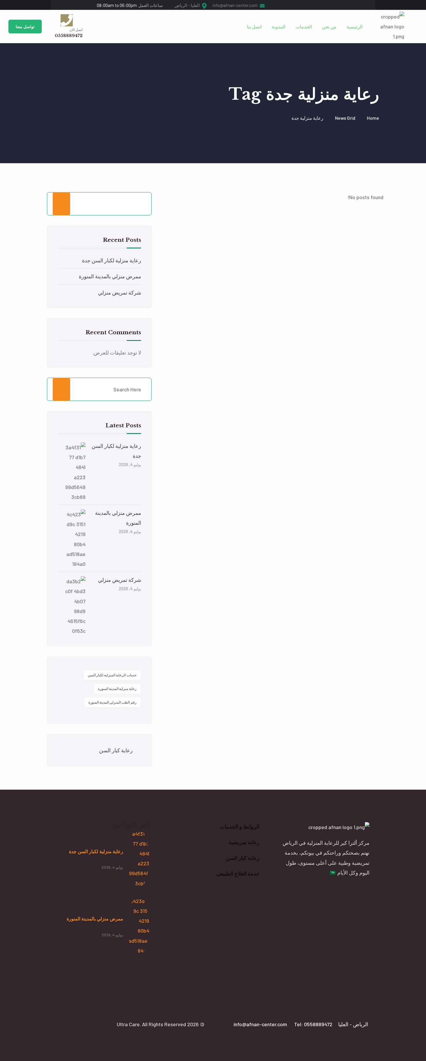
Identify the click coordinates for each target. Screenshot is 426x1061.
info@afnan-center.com (235, 5)
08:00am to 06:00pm (130, 5)
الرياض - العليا (353, 1024)
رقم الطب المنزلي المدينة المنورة (112, 702)
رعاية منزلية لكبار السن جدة (111, 260)
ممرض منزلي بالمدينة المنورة (110, 276)
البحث (61, 203)
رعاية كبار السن (116, 750)
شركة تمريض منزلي (119, 292)
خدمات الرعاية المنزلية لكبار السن (112, 675)
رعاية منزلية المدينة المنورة (117, 688)
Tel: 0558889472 (313, 1024)
